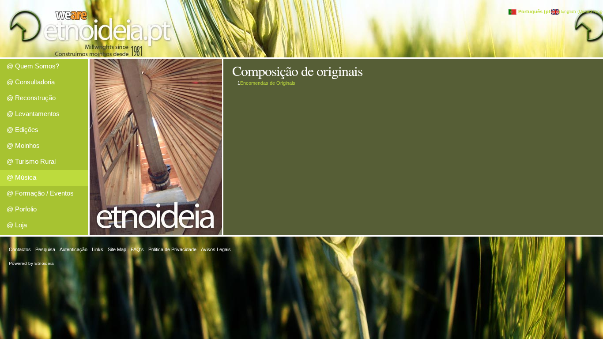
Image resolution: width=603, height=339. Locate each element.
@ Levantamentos (33, 113)
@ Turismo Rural (31, 161)
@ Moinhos (23, 145)
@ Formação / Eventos (40, 193)
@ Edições (22, 129)
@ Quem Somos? (33, 66)
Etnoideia (44, 263)
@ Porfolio (22, 209)
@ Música (21, 177)
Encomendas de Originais (267, 83)
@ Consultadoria (31, 82)
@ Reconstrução (31, 98)
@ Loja (17, 225)
